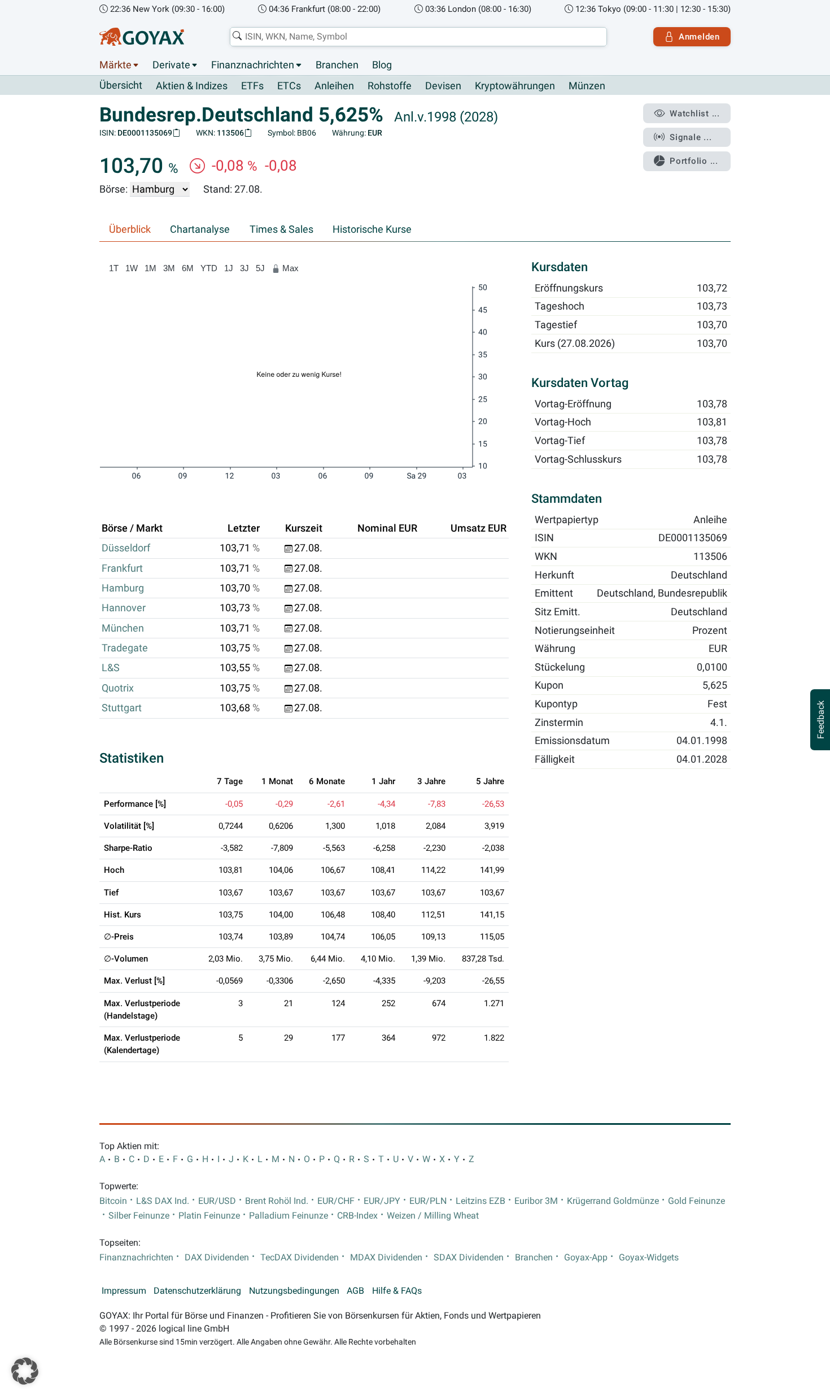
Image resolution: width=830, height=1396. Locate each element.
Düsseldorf (126, 548)
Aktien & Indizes (192, 86)
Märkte (115, 65)
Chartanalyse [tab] (200, 229)
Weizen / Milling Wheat (433, 1216)
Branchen (337, 65)
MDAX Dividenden (386, 1258)
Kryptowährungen (515, 86)
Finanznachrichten (252, 65)
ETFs (252, 86)
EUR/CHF (336, 1201)
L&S (111, 667)
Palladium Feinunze (288, 1216)
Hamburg (123, 588)
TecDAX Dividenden (299, 1258)
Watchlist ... (695, 113)
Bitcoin (113, 1201)
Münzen (587, 86)
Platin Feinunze (209, 1216)
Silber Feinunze (138, 1216)
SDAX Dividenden (469, 1258)
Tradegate (125, 648)
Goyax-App (586, 1258)
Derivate (171, 65)
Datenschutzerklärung (197, 1291)
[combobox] (418, 36)
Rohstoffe (390, 86)
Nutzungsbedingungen (294, 1291)
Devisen (443, 86)
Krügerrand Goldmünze (613, 1201)
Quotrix (118, 688)
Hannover (124, 608)
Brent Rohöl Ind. (276, 1201)
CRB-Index (357, 1216)
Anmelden (699, 37)
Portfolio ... (694, 161)
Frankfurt (122, 568)
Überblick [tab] (130, 229)
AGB (355, 1291)
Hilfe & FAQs (397, 1291)
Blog (382, 65)
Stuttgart (122, 708)
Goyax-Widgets (649, 1258)
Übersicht (120, 85)
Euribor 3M (536, 1201)
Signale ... (690, 137)
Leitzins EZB (480, 1201)
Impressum (124, 1291)
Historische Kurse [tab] (372, 229)
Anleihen (334, 86)
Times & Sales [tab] (281, 229)
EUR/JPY (382, 1201)
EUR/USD (217, 1201)
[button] (25, 1371)
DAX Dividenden (217, 1258)
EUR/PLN (428, 1201)
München (123, 628)
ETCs (289, 86)
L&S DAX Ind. (162, 1201)
